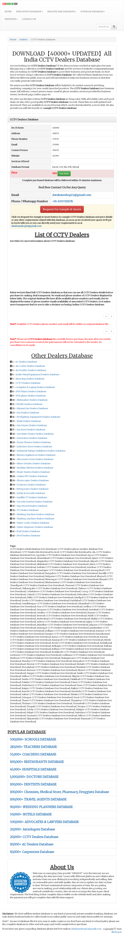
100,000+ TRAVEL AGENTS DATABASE (38, 799)
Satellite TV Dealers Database (32, 497)
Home (13, 39)
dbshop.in (116, 932)
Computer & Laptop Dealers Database (35, 387)
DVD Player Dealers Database (31, 391)
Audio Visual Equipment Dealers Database (37, 374)
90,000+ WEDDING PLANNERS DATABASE (41, 807)
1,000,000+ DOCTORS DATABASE (34, 777)
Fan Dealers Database (28, 412)
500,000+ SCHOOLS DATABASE (33, 739)
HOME (8, 11)
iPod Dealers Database (28, 535)
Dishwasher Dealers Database (32, 400)
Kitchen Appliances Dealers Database (36, 455)
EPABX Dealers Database (29, 404)
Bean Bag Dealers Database (30, 378)
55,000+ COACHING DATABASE (33, 754)
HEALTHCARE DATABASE (61, 11)
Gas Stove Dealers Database (30, 429)
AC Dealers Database (26, 361)
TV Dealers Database (28, 510)
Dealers (24, 39)
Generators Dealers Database (32, 438)
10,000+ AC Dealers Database (31, 844)
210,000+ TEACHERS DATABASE (33, 747)
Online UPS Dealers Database (32, 476)
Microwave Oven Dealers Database (35, 459)
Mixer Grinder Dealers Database (34, 463)
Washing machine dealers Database (35, 518)
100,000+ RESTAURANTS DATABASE (37, 762)
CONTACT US (29, 19)
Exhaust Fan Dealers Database (32, 408)
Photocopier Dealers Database (33, 480)
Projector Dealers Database (31, 484)
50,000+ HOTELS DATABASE (31, 814)
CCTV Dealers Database (28, 383)
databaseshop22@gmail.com (71, 195)
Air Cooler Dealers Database (30, 366)
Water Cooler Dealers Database (33, 522)
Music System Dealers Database (33, 472)
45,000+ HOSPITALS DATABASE (33, 769)
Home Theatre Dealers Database (34, 442)
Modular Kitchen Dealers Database (35, 467)
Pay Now (64, 173)
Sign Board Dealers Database (32, 506)
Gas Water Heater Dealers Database (35, 433)
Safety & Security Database (31, 493)
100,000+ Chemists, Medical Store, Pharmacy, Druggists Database (59, 792)
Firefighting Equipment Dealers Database (38, 417)
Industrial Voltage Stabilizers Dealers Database (41, 450)
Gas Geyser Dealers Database (32, 425)
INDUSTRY (10, 19)
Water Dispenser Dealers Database (35, 527)
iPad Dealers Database (28, 531)
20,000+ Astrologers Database (32, 829)
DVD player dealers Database (31, 395)
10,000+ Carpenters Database (32, 852)
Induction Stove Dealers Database (34, 446)
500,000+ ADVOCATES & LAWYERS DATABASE (44, 822)
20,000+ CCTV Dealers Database (34, 837)
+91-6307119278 (62, 201)
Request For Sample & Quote (62, 209)
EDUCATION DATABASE (28, 11)
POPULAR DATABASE (92, 11)
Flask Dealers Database (29, 421)
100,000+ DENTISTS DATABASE (33, 784)
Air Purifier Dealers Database (31, 370)
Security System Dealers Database (34, 501)
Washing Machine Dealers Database (35, 514)
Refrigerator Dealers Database (32, 489)
